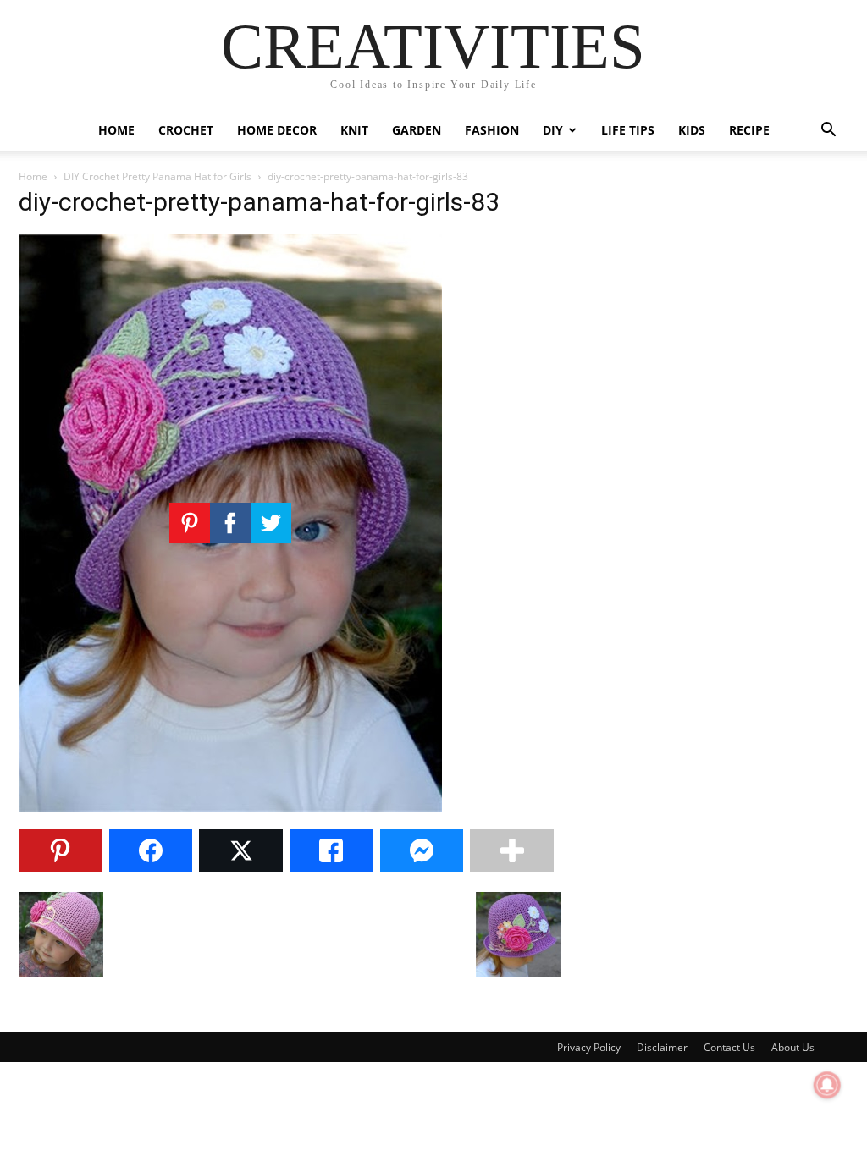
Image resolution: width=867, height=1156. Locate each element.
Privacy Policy (589, 1047)
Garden (416, 130)
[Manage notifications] (827, 1084)
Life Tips (627, 130)
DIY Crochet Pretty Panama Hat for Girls (157, 176)
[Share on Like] (331, 850)
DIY (553, 130)
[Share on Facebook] (151, 850)
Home (116, 130)
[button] (828, 132)
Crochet (185, 130)
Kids (691, 130)
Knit (354, 130)
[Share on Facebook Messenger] (422, 850)
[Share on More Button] (512, 850)
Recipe (749, 130)
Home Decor (277, 130)
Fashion (492, 130)
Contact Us (729, 1047)
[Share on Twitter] (241, 850)
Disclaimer (662, 1047)
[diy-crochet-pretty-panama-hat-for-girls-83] (230, 807)
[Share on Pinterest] (60, 850)
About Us (793, 1047)
